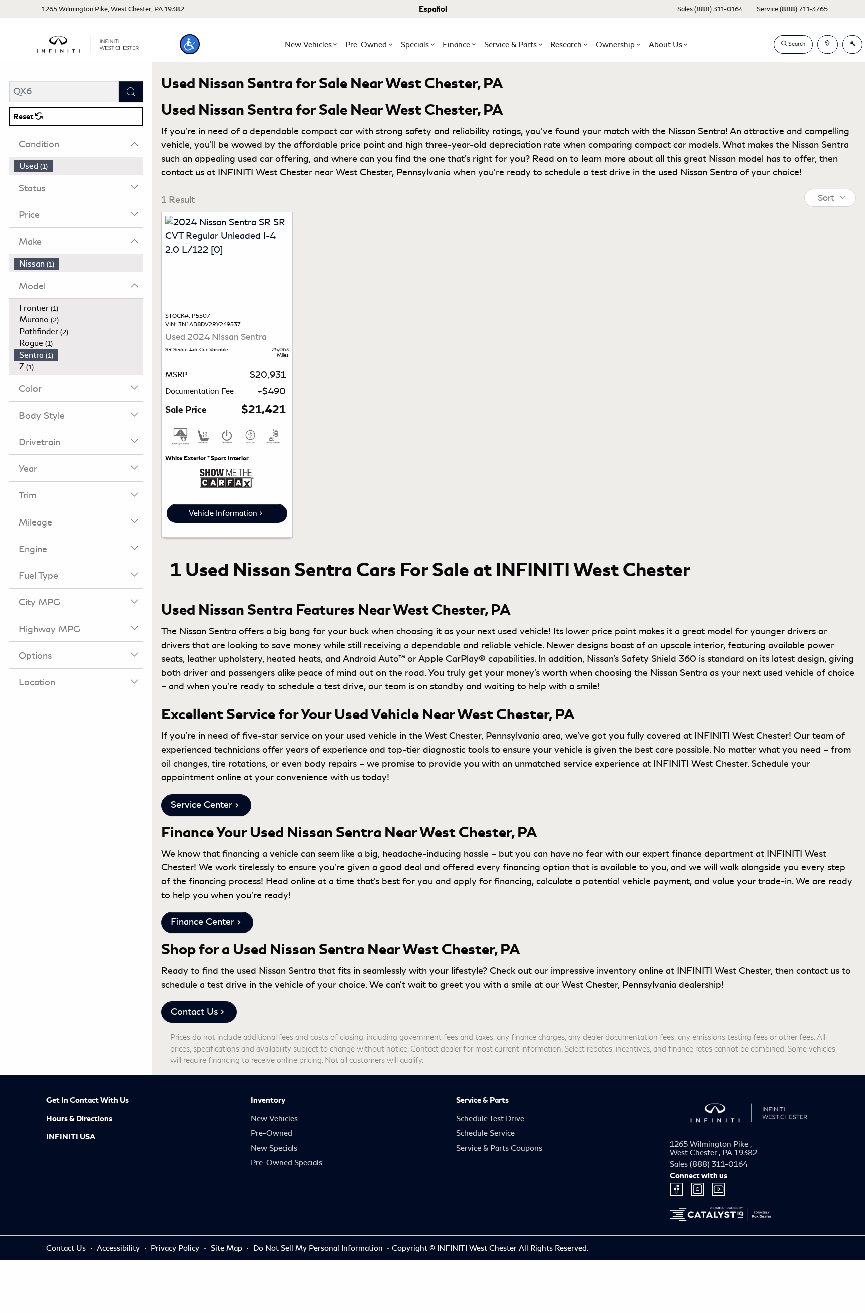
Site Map (227, 1248)
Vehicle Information (223, 513)
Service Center (201, 804)
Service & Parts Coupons (499, 1148)
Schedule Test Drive (490, 1118)
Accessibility (119, 1248)
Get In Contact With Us (87, 1100)
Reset (24, 116)
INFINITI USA (70, 1136)
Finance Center (202, 921)
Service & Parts (482, 1100)
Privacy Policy (176, 1248)
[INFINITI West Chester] (88, 42)
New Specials (274, 1148)
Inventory (268, 1100)
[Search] (131, 91)
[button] (190, 44)
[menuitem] (78, 166)
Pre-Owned (271, 1133)
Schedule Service (485, 1133)
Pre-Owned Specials (286, 1162)
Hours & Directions (79, 1118)
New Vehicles (274, 1118)
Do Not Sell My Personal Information (319, 1248)
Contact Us (194, 1011)
